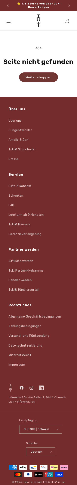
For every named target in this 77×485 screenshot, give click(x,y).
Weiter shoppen (38, 77)
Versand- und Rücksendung (29, 336)
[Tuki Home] (10, 387)
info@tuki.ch (26, 401)
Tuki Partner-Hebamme (26, 270)
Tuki (26, 482)
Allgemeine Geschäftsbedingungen (35, 316)
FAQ (11, 205)
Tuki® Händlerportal (23, 290)
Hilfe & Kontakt (20, 186)
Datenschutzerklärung (25, 345)
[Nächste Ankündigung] (69, 5)
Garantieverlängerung (25, 234)
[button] (8, 21)
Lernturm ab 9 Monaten (26, 215)
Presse (14, 159)
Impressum (17, 365)
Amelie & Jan (18, 140)
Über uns (15, 120)
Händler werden (20, 280)
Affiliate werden (21, 261)
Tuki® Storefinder (22, 149)
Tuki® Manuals (19, 224)
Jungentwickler (20, 130)
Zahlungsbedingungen (25, 326)
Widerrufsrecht (20, 355)
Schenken (16, 195)
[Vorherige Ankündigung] (8, 5)
